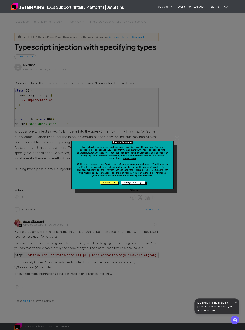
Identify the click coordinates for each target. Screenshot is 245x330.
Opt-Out (147, 175)
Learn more (129, 158)
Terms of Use (142, 170)
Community (165, 7)
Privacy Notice (114, 170)
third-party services (96, 172)
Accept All (109, 182)
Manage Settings (133, 182)
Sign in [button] (215, 7)
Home (27, 6)
